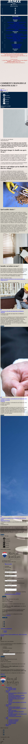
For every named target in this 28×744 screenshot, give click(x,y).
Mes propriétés (15, 16)
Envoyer (4, 596)
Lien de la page (8, 567)
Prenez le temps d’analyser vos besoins (17, 24)
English (14, 3)
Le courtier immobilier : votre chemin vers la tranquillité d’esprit (16, 39)
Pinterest (7, 99)
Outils (15, 43)
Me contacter (15, 48)
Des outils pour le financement (16, 25)
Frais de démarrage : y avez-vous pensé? (16, 26)
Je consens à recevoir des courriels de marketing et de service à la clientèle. (15, 593)
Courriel (7, 103)
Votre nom (7, 573)
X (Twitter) (7, 97)
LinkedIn (7, 101)
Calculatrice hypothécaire (16, 44)
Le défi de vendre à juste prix (17, 33)
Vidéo (15, 41)
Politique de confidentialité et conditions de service (13, 593)
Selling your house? (17, 36)
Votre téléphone (8, 581)
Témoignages (15, 31)
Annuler (2, 107)
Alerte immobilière (16, 47)
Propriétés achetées (17, 17)
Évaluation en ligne (17, 46)
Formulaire (7, 566)
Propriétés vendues (17, 18)
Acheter (15, 21)
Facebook (7, 95)
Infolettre (5, 647)
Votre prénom (7, 569)
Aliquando (4, 90)
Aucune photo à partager (6, 106)
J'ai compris (5, 617)
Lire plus (2, 326)
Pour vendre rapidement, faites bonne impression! (16, 37)
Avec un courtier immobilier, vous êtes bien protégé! (16, 30)
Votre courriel (7, 577)
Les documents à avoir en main (16, 40)
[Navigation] (7, 2)
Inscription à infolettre (7, 648)
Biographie (15, 19)
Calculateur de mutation (16, 45)
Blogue (15, 50)
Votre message (8, 586)
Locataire (17, 29)
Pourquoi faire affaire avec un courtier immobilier (17, 28)
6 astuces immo (14, 4)
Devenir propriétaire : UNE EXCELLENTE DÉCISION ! (16, 23)
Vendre (15, 32)
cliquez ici (8, 615)
